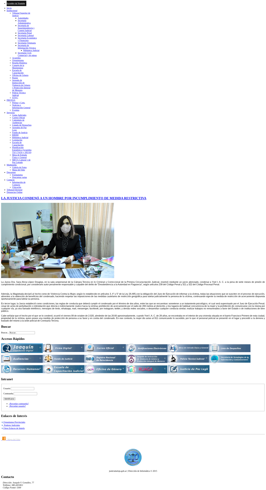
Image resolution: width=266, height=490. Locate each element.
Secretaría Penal (25, 33)
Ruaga (15, 78)
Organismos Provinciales (14, 422)
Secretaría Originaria (27, 43)
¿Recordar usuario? (17, 406)
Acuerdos (16, 58)
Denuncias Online (14, 192)
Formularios (17, 175)
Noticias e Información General (21, 106)
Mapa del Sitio (18, 170)
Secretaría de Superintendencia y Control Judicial (26, 28)
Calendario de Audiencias (18, 121)
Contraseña (8, 393)
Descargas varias (19, 177)
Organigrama (18, 60)
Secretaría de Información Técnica (27, 46)
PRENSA (11, 100)
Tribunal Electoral (14, 190)
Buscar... (5, 332)
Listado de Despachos (21, 125)
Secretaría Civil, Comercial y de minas (27, 54)
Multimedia (12, 165)
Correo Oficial (18, 117)
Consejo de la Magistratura (18, 66)
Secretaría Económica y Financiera (27, 39)
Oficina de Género (20, 75)
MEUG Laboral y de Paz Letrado (21, 161)
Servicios (11, 112)
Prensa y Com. (18, 102)
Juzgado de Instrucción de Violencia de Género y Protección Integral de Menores (21, 85)
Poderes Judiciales (11, 425)
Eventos (15, 110)
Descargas (11, 172)
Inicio (9, 8)
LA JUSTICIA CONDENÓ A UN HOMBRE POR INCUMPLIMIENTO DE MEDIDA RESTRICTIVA (73, 198)
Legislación (17, 140)
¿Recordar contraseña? (19, 403)
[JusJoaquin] (22, 352)
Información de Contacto (18, 183)
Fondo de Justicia (19, 132)
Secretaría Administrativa (24, 21)
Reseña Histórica (19, 63)
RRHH (15, 135)
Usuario (6, 388)
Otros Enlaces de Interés (14, 428)
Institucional (12, 10)
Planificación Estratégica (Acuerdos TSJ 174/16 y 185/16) (21, 150)
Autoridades (23, 18)
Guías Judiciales (19, 115)
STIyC (15, 98)
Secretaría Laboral (26, 35)
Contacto (11, 180)
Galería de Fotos (19, 167)
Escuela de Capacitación (18, 71)
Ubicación (16, 187)
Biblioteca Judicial (31, 50)
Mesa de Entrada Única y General (19, 156)
